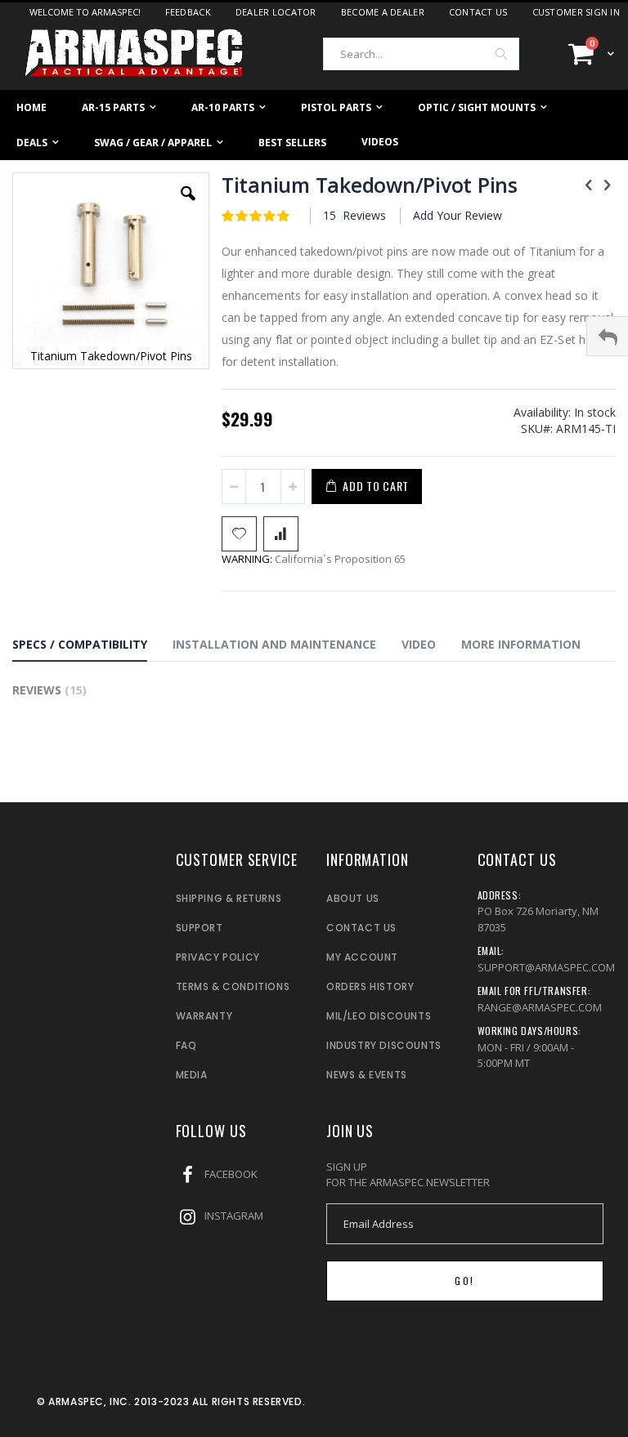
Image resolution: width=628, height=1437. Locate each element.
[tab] (92, 647)
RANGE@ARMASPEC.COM (540, 1007)
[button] (188, 206)
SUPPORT (199, 928)
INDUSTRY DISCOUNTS (384, 1045)
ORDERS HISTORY (370, 986)
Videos (379, 142)
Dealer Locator (276, 12)
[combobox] (421, 54)
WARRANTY (204, 1016)
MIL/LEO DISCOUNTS (378, 1016)
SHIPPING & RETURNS (229, 898)
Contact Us (478, 12)
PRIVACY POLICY (218, 957)
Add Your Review (457, 215)
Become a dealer (382, 12)
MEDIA (192, 1075)
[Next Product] (607, 183)
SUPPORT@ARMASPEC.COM (546, 967)
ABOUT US (352, 898)
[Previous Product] (589, 183)
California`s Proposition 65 (314, 558)
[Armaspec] (135, 53)
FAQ (186, 1045)
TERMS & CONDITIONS (233, 986)
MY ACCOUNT (362, 957)
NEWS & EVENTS (366, 1075)
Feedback (188, 12)
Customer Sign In (576, 12)
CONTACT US (361, 928)
